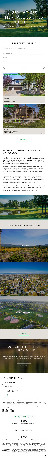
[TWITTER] (29, 416)
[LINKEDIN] (22, 416)
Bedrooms (5, 61)
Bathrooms (5, 57)
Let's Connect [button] (24, 365)
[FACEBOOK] (15, 416)
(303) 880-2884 (8, 386)
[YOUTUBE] (25, 416)
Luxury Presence (32, 423)
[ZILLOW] (32, 416)
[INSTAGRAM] (19, 416)
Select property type (7, 53)
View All (24, 333)
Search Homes (24, 139)
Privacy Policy (29, 430)
